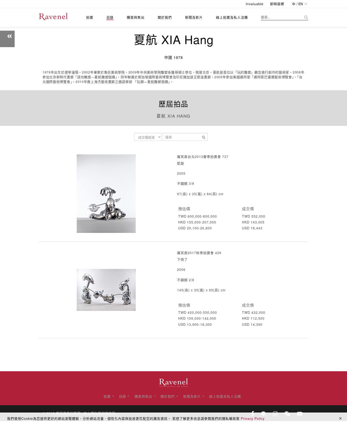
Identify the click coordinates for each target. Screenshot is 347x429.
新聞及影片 (194, 17)
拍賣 (89, 17)
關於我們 (165, 17)
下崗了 (182, 259)
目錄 (110, 17)
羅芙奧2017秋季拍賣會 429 (199, 252)
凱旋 (180, 163)
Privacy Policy (253, 418)
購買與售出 (135, 17)
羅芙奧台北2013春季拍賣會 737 (203, 156)
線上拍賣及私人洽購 (232, 17)
